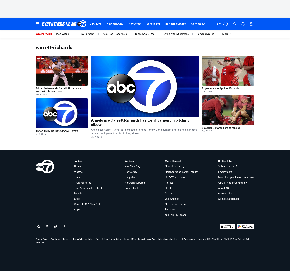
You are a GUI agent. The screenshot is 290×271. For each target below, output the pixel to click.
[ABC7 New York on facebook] (39, 226)
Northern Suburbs (175, 23)
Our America (172, 198)
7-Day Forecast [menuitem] (85, 33)
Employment (225, 172)
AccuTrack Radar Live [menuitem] (115, 33)
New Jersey (134, 23)
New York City (115, 23)
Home (77, 166)
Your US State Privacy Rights (108, 239)
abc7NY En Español (176, 215)
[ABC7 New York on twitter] (47, 226)
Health (168, 188)
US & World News (175, 177)
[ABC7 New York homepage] (64, 24)
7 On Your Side (82, 182)
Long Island (153, 23)
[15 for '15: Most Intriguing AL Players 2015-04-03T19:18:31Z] (62, 113)
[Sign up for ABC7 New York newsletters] (63, 226)
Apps (77, 209)
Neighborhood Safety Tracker (181, 172)
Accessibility (225, 193)
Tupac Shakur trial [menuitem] (145, 33)
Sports (168, 193)
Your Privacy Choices (60, 239)
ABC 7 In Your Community (233, 182)
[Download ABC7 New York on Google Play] (245, 226)
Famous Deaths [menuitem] (205, 33)
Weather (78, 172)
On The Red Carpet (175, 204)
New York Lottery (174, 166)
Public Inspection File (167, 239)
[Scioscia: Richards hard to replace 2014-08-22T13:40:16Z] (228, 110)
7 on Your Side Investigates (89, 188)
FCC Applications (187, 239)
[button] (37, 23)
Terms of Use (130, 239)
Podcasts (170, 209)
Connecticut (198, 23)
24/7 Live (95, 23)
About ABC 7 (225, 188)
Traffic (77, 177)
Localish (78, 193)
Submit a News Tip (228, 166)
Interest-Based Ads (146, 239)
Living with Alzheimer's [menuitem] (176, 33)
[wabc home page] (45, 166)
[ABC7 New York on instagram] (55, 226)
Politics (169, 182)
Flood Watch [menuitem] (62, 33)
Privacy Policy (42, 239)
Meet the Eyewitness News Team (236, 177)
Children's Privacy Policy (82, 239)
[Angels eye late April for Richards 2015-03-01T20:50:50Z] (228, 71)
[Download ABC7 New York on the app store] (228, 226)
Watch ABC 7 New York (87, 204)
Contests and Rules (228, 198)
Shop (77, 198)
